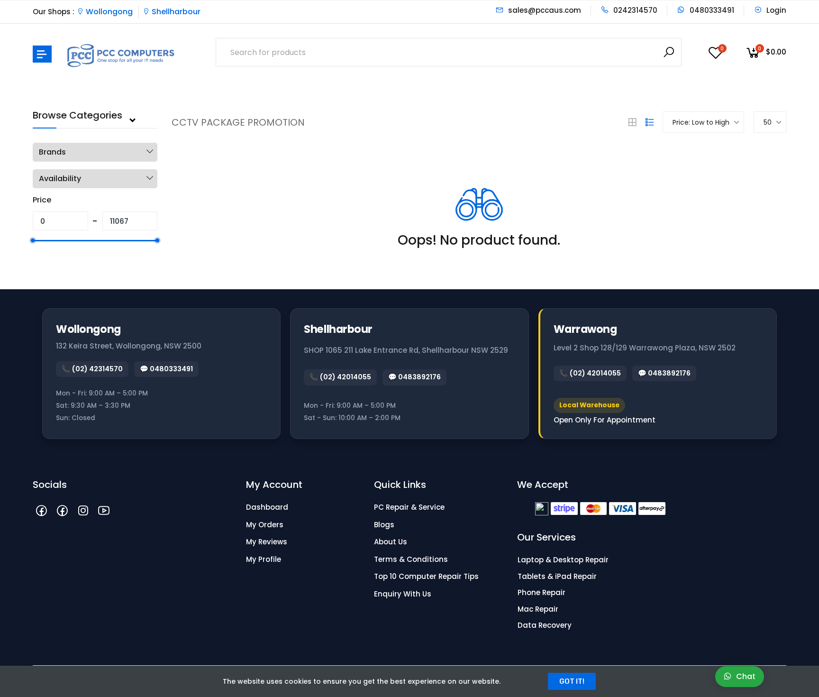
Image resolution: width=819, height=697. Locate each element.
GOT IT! (571, 681)
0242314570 (634, 10)
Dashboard (267, 507)
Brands (52, 152)
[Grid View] (632, 122)
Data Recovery (545, 625)
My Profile (263, 559)
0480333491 (711, 10)
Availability (60, 178)
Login (775, 10)
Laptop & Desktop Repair (563, 560)
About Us (390, 542)
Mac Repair (538, 609)
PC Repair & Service (409, 507)
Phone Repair (541, 592)
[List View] (649, 122)
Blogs (384, 525)
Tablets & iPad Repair (557, 576)
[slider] (32, 240)
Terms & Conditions (411, 559)
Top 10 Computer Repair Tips (426, 576)
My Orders (264, 525)
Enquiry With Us (402, 594)
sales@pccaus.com (543, 10)
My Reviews (266, 542)
